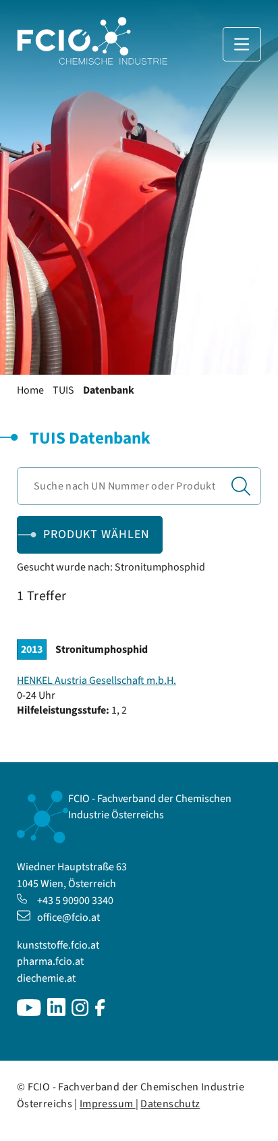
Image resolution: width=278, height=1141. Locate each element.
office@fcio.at (68, 917)
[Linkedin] (56, 1012)
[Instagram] (80, 1012)
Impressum (108, 1103)
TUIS (63, 390)
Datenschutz (170, 1103)
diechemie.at (46, 978)
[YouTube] (29, 1012)
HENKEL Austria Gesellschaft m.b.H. (96, 680)
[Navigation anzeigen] (242, 44)
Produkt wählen (96, 534)
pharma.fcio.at (50, 961)
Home (30, 390)
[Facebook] (100, 1012)
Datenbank (108, 390)
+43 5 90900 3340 (75, 900)
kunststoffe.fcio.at (58, 945)
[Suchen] (241, 486)
